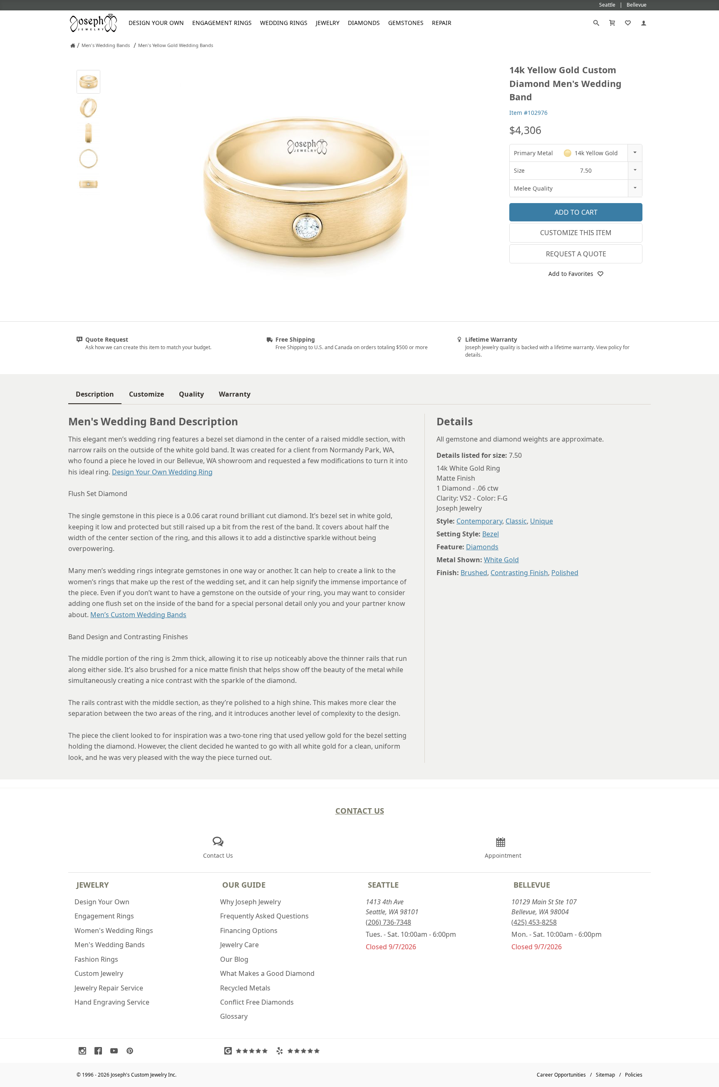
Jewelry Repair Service (108, 988)
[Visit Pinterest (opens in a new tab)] (132, 1051)
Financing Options (249, 930)
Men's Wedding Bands (109, 944)
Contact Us (359, 810)
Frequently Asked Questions (264, 916)
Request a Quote (576, 253)
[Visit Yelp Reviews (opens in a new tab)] (299, 1051)
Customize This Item (576, 232)
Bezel (490, 534)
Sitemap (605, 1074)
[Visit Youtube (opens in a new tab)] (116, 1051)
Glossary (234, 1016)
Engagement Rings (222, 23)
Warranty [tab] (234, 394)
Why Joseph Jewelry (250, 901)
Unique (541, 521)
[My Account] (644, 22)
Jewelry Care (239, 944)
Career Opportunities (561, 1074)
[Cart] (612, 22)
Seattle (383, 884)
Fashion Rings (96, 959)
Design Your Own (156, 23)
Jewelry (328, 23)
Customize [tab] (146, 394)
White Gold (501, 559)
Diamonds (364, 23)
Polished (564, 572)
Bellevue (531, 884)
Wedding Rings (283, 23)
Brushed (474, 572)
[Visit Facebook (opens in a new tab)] (100, 1051)
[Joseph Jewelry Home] (72, 45)
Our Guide (243, 884)
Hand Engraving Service (111, 1002)
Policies (633, 1074)
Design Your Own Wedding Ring (162, 471)
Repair (441, 23)
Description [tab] (95, 394)
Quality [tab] (191, 394)
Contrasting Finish (519, 572)
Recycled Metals (245, 988)
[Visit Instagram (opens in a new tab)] (84, 1051)
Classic (516, 521)
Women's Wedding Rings (113, 930)
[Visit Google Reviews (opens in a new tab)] (248, 1051)
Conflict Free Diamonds (257, 1002)
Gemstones (406, 23)
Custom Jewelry (98, 973)
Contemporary (479, 521)
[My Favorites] (628, 22)
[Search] (596, 22)
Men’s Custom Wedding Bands (138, 614)
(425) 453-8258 (534, 922)
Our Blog (234, 959)
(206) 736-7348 (388, 922)
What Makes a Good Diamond (267, 973)
